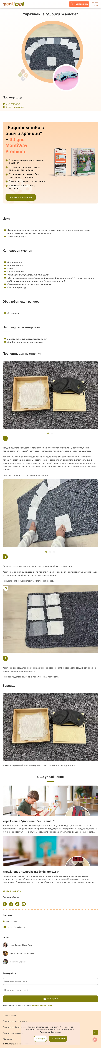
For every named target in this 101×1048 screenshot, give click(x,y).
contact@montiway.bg (16, 927)
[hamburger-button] (96, 4)
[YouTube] (24, 904)
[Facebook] (5, 904)
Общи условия (9, 1015)
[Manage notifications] (95, 1039)
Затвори (40, 1038)
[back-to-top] (95, 1032)
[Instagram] (11, 904)
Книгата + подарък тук (20, 197)
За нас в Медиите (12, 891)
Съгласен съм (58, 1038)
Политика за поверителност (15, 1021)
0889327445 (11, 921)
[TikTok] (17, 904)
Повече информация (50, 1032)
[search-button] (93, 4)
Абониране (52, 998)
